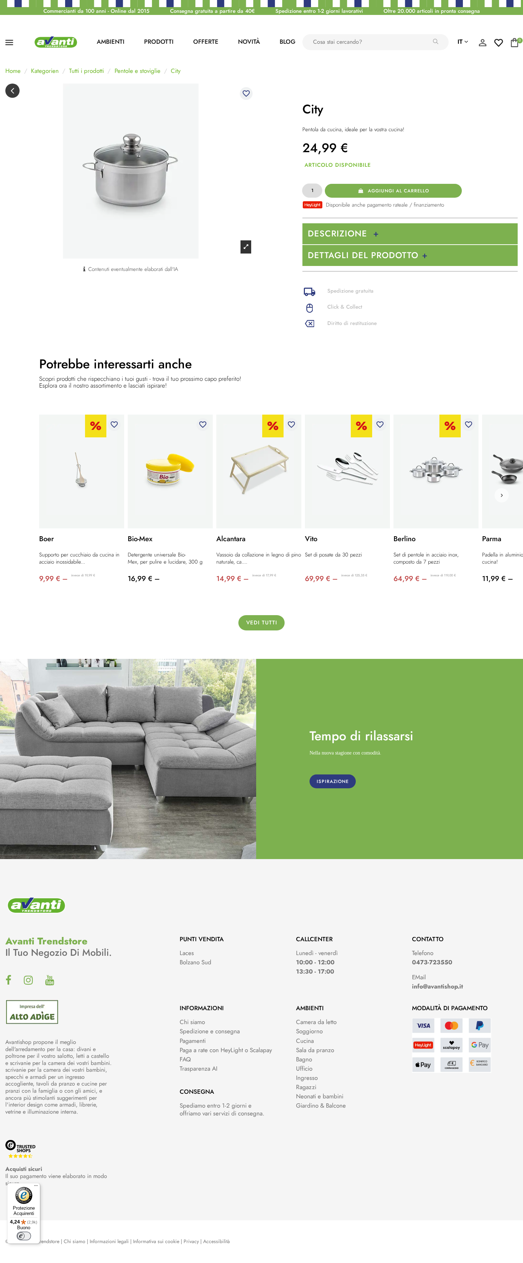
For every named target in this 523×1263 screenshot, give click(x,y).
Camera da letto (316, 1022)
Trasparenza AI (198, 1068)
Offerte (205, 41)
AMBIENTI (111, 41)
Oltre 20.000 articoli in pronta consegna (432, 11)
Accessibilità (216, 1241)
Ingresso (307, 1077)
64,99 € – (410, 579)
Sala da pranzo (315, 1050)
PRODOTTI (159, 41)
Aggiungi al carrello (398, 190)
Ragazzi (306, 1087)
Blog (287, 41)
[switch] (24, 1236)
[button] (501, 495)
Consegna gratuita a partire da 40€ (212, 11)
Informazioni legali (109, 1241)
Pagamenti (193, 1040)
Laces (187, 953)
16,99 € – (144, 579)
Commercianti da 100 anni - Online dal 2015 (96, 11)
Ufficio (304, 1068)
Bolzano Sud (195, 962)
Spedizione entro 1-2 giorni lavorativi (319, 11)
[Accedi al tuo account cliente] (482, 44)
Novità (249, 41)
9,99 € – (53, 579)
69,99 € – (321, 579)
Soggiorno (309, 1031)
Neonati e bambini (319, 1096)
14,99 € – (232, 579)
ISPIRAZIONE (333, 781)
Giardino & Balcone (321, 1105)
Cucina (305, 1040)
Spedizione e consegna (210, 1031)
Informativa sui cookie (156, 1241)
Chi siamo (192, 1022)
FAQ (185, 1059)
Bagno (304, 1059)
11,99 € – (497, 579)
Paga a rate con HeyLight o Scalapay (226, 1050)
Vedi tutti (261, 623)
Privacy (191, 1241)
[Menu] (36, 1187)
